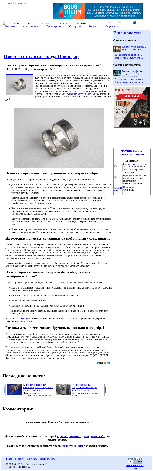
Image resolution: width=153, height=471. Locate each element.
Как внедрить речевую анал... (130, 82)
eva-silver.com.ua (23, 318)
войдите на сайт (94, 436)
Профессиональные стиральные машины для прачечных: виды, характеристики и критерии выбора (86, 390)
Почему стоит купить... (134, 47)
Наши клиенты (47, 459)
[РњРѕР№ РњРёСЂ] (108, 363)
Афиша (92, 26)
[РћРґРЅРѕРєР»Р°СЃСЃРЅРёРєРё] (105, 363)
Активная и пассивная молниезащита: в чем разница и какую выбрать (38, 387)
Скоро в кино (112, 26)
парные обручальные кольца (83, 94)
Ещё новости (127, 33)
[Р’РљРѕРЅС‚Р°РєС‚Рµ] (98, 363)
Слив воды (128, 187)
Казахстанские (30, 26)
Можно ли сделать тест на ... (129, 57)
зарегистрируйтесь (69, 436)
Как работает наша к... (134, 164)
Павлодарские (53, 26)
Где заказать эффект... (133, 71)
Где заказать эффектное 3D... (129, 54)
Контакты (32, 459)
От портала (75, 26)
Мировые (10, 26)
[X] (101, 363)
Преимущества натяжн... (135, 175)
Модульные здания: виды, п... (130, 79)
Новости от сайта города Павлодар (41, 56)
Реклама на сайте (15, 459)
